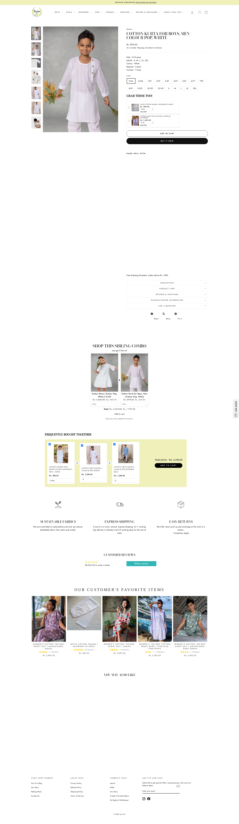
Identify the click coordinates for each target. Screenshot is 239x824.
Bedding (125, 12)
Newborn (84, 12)
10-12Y (150, 88)
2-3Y (158, 81)
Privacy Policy (76, 783)
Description (167, 283)
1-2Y (150, 81)
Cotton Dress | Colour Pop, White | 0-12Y (104, 395)
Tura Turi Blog (36, 783)
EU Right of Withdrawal (119, 800)
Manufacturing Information (167, 300)
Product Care (167, 288)
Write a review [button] (141, 563)
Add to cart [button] (119, 411)
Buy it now (167, 141)
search (112, 783)
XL (187, 88)
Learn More (143, 111)
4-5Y (176, 81)
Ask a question (167, 306)
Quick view (52, 743)
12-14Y (161, 88)
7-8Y (202, 81)
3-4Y (167, 81)
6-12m (140, 81)
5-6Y (184, 81)
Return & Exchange (147, 12)
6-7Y (193, 81)
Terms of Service (77, 796)
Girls (69, 12)
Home (128, 29)
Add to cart (168, 465)
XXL (194, 88)
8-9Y (131, 88)
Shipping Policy (77, 791)
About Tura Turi (173, 12)
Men (97, 12)
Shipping (140, 47)
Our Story (35, 787)
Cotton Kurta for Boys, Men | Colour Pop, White (134, 395)
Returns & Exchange (167, 294)
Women (110, 12)
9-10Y (140, 88)
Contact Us (35, 796)
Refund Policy (76, 787)
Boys (58, 12)
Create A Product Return (119, 796)
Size (128, 76)
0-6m (131, 81)
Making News (36, 791)
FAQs (112, 787)
